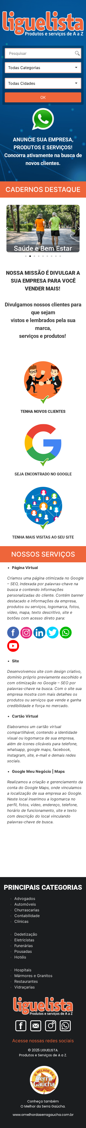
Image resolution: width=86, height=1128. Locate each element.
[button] (7, 228)
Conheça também (43, 1101)
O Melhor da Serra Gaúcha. (43, 1106)
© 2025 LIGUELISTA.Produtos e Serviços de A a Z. (43, 1053)
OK (43, 97)
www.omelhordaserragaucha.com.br (43, 1114)
